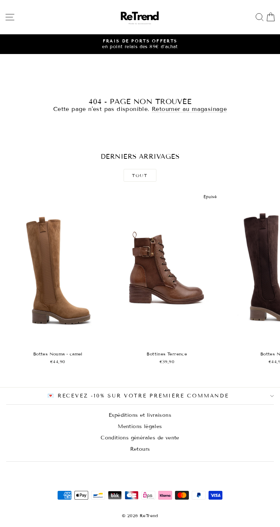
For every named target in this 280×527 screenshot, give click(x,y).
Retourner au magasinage (189, 108)
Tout (140, 175)
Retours (140, 449)
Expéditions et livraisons (140, 415)
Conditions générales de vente (140, 438)
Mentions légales (140, 426)
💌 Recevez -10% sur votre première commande (138, 396)
